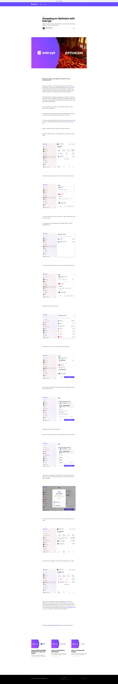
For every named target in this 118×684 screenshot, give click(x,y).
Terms (68, 679)
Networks (44, 16)
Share (74, 28)
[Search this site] (86, 4)
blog (71, 625)
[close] (117, 1)
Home (41, 4)
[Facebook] (65, 677)
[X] (63, 677)
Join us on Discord (63, 679)
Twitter (61, 625)
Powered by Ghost (84, 678)
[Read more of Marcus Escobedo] (43, 28)
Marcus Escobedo (48, 27)
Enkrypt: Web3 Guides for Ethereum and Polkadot (38, 678)
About (45, 4)
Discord (47, 625)
